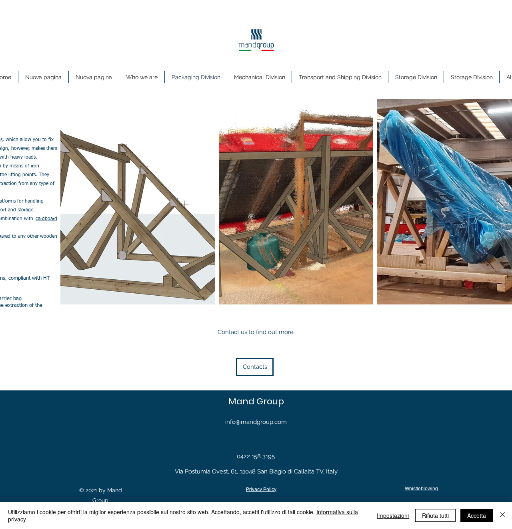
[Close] (502, 515)
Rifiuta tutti (435, 515)
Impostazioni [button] (393, 515)
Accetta (476, 515)
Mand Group (256, 401)
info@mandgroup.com (256, 422)
